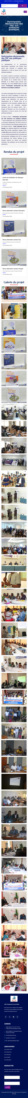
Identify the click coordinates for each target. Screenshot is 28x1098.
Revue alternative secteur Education (14, 210)
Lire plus (4, 185)
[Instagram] (18, 3)
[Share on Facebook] (1, 543)
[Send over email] (1, 553)
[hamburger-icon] (25, 12)
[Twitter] (13, 3)
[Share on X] (1, 547)
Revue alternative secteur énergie (13, 269)
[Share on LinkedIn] (1, 550)
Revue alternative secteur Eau (12, 240)
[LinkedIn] (16, 3)
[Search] (22, 5)
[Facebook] (11, 3)
